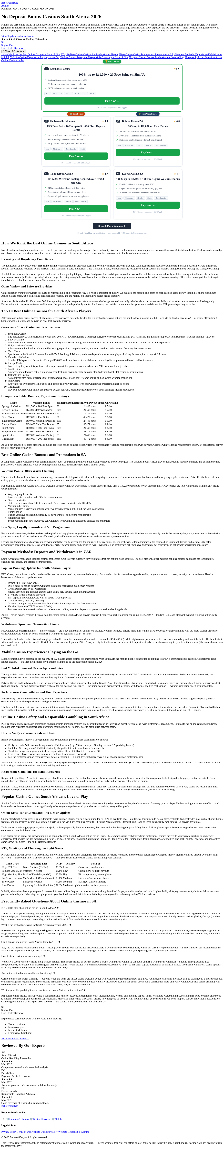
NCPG (57, 1119)
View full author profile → (15, 1038)
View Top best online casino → (17, 36)
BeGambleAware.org (139, 233)
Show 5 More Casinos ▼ (112, 226)
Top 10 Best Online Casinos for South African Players (89, 54)
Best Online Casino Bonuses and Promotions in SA (146, 54)
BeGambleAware (40, 1119)
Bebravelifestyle (9, 2)
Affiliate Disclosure (41, 1131)
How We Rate (59, 1131)
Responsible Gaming (78, 1131)
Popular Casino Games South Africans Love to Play (156, 57)
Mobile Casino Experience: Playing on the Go (34, 57)
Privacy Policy (8, 1131)
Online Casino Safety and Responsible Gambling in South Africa (94, 57)
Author (5, 5)
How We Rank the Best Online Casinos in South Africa (30, 54)
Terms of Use (24, 1131)
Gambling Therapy (17, 1119)
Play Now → (112, 100)
